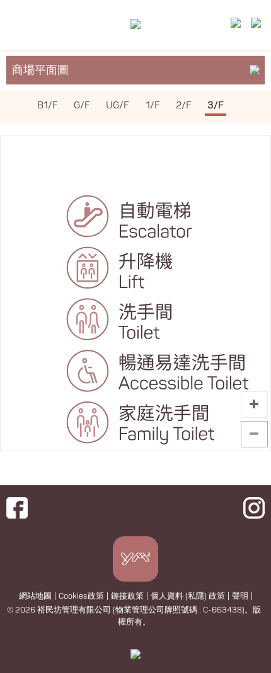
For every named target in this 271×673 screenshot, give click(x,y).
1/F (153, 106)
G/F (82, 106)
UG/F (117, 106)
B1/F (47, 106)
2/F (184, 106)
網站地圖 (35, 596)
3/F (215, 106)
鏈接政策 (127, 596)
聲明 (240, 596)
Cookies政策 (81, 596)
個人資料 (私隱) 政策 (188, 596)
